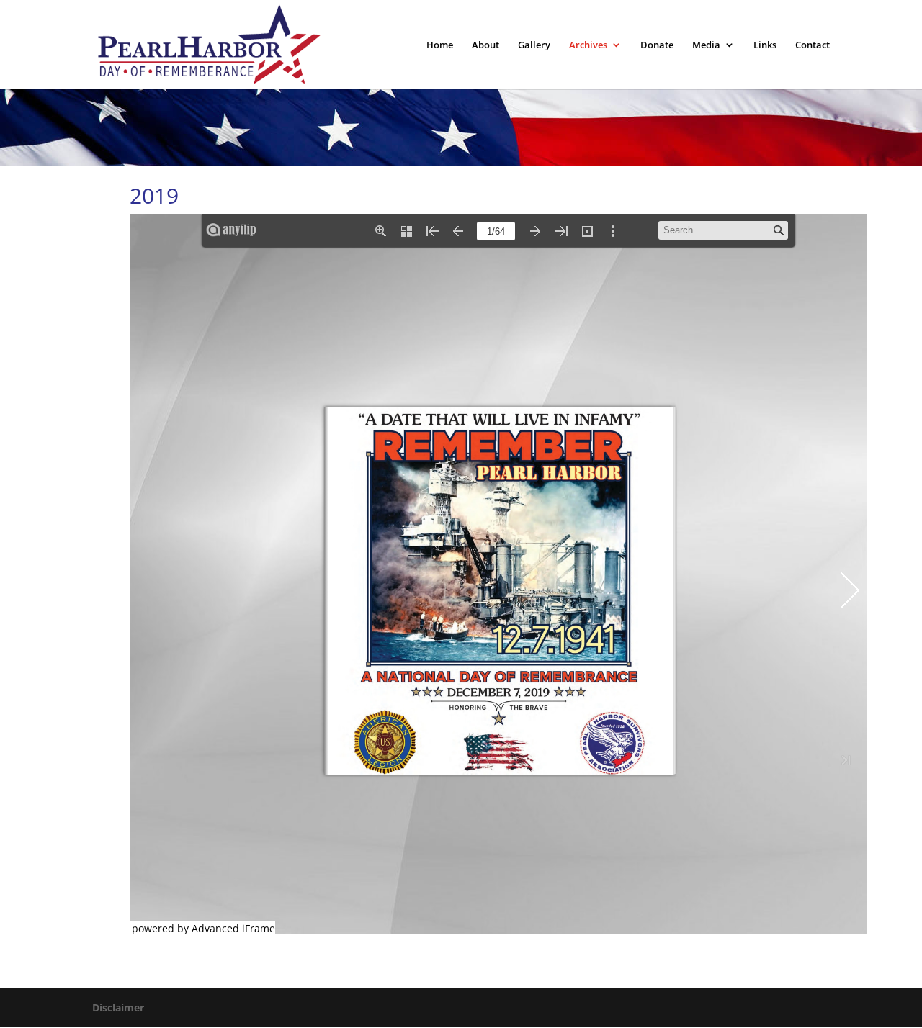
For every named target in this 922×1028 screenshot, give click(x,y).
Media (706, 45)
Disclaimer (118, 1007)
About (485, 45)
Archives (588, 45)
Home (439, 45)
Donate (656, 45)
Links (764, 45)
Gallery (534, 45)
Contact (812, 45)
